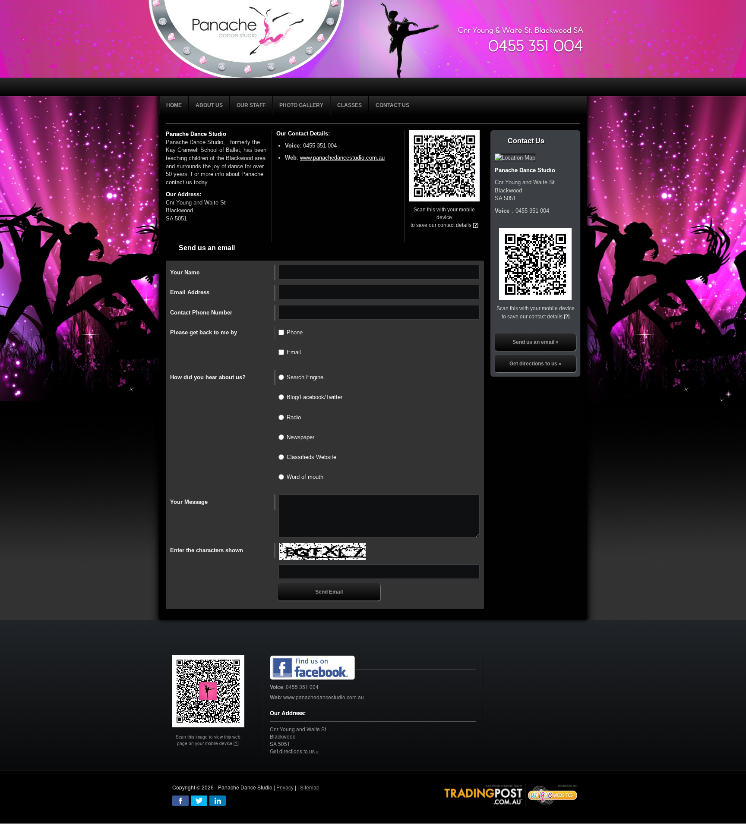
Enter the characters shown (206, 550)
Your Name (184, 272)
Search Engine (305, 377)
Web (291, 157)
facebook (180, 801)
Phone (295, 332)
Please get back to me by (203, 332)
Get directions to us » (535, 364)
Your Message (189, 502)
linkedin (217, 801)
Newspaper (300, 437)
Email (294, 352)
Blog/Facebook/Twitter (314, 397)
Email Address (189, 292)
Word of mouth (305, 477)
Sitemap (309, 787)
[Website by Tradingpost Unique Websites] (511, 794)
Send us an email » (535, 342)
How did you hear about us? (208, 377)
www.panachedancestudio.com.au (342, 157)
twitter (199, 801)
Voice (292, 145)
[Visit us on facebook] (312, 668)
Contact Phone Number (201, 312)
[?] (475, 225)
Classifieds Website (311, 457)
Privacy (285, 787)
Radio (294, 417)
